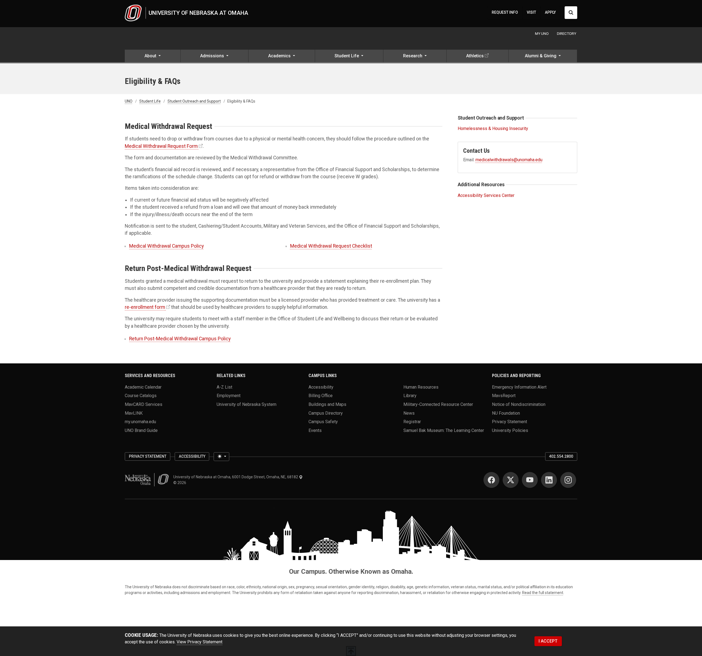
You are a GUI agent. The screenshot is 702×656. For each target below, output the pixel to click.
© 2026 (180, 482)
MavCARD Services (143, 404)
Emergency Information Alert (519, 386)
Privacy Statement (509, 421)
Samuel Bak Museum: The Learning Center (443, 430)
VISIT (531, 12)
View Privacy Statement (199, 641)
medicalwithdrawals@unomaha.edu (508, 159)
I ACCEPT (548, 641)
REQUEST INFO (505, 12)
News (409, 412)
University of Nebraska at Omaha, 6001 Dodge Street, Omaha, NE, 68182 (236, 477)
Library (410, 395)
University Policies (510, 430)
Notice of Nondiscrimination (518, 404)
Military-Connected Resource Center (438, 404)
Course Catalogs (141, 395)
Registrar (412, 421)
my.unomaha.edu (140, 421)
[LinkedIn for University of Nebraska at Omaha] (549, 480)
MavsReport (504, 395)
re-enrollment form (145, 307)
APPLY (550, 12)
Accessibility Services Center (486, 195)
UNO (128, 101)
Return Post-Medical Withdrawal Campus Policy (180, 338)
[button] (152, 56)
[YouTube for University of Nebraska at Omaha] (530, 480)
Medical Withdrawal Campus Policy (166, 246)
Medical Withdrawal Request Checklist (331, 246)
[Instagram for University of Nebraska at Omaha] (568, 480)
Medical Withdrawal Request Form (161, 146)
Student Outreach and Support (194, 101)
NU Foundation (506, 412)
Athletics (475, 55)
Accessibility (320, 386)
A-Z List (224, 386)
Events (315, 430)
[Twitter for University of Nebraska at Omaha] (511, 480)
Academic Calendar (143, 386)
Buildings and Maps (327, 404)
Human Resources (420, 386)
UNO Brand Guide (141, 430)
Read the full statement (542, 592)
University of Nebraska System (246, 404)
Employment (228, 395)
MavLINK (134, 412)
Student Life (150, 101)
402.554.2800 (561, 456)
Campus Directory (325, 412)
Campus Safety (323, 421)
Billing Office (320, 395)
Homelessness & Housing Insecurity (493, 128)
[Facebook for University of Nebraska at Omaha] (491, 480)
